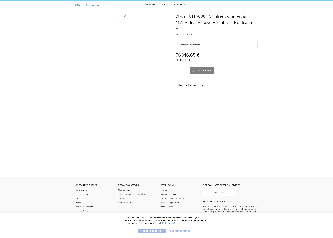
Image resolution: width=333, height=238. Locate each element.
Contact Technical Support (172, 198)
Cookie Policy (171, 223)
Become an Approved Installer (131, 194)
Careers (121, 198)
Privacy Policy (81, 211)
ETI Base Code (81, 194)
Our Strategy (81, 190)
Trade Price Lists (125, 202)
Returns (78, 198)
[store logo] (88, 5)
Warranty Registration (170, 202)
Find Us (163, 190)
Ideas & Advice (166, 207)
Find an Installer (125, 190)
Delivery (78, 202)
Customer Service (168, 194)
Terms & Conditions (84, 207)
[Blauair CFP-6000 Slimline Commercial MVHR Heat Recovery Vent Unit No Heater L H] (124, 25)
